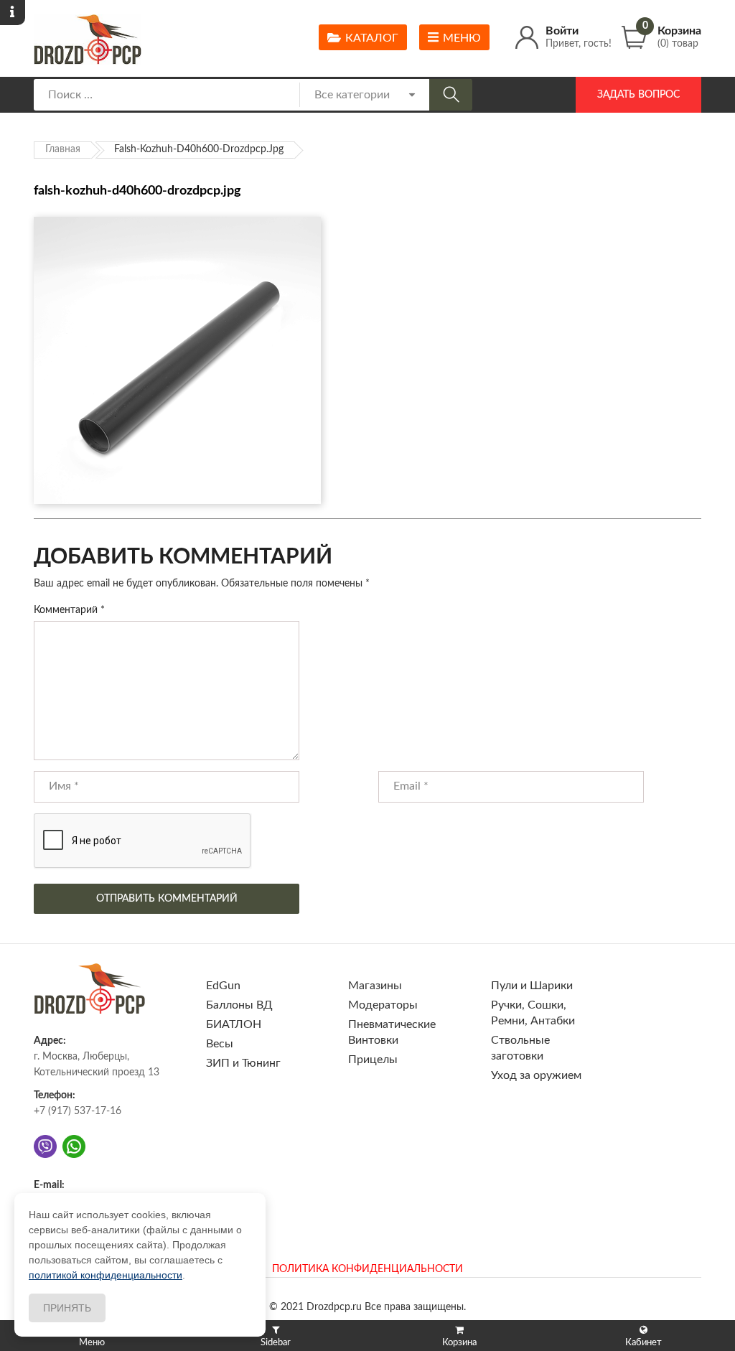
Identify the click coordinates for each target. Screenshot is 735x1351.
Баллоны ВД (239, 1005)
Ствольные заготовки (520, 1048)
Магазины (375, 985)
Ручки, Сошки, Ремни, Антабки (533, 1013)
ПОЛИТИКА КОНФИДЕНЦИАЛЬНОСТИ (367, 1269)
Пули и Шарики (532, 985)
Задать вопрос (638, 95)
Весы (219, 1044)
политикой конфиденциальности (105, 1275)
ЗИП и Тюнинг (243, 1063)
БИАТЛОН (233, 1024)
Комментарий (69, 610)
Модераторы (383, 1005)
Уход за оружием (536, 1075)
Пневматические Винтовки (392, 1032)
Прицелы (373, 1059)
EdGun (223, 985)
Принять (67, 1308)
